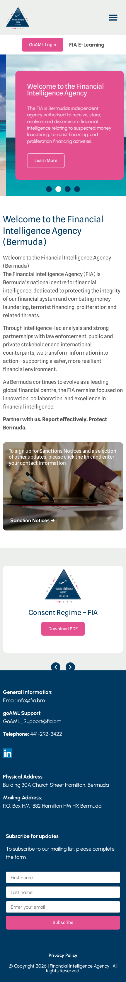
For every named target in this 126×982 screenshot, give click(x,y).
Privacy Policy (63, 955)
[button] (113, 17)
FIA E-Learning (86, 45)
